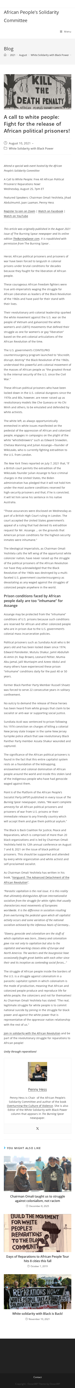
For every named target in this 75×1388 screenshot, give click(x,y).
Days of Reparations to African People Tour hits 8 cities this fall (37, 1258)
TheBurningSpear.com (26, 238)
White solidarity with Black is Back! (37, 1313)
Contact (37, 1377)
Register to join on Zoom (19, 211)
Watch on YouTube (16, 216)
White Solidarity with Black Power (31, 148)
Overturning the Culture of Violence (30, 1106)
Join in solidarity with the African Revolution (32, 1033)
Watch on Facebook (50, 211)
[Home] (5, 55)
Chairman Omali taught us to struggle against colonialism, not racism (37, 1198)
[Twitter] (37, 1129)
